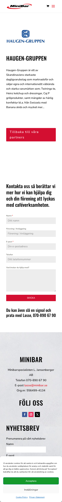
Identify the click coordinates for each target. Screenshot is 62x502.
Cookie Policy (22, 497)
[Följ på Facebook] (24, 414)
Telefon (9, 254)
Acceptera (31, 481)
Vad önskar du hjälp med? (17, 267)
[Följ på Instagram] (31, 414)
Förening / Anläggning (16, 228)
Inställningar (31, 489)
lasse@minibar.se (35, 385)
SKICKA (31, 297)
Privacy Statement (37, 497)
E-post (9, 241)
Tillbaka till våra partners (24, 134)
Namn (9, 215)
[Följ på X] (37, 414)
